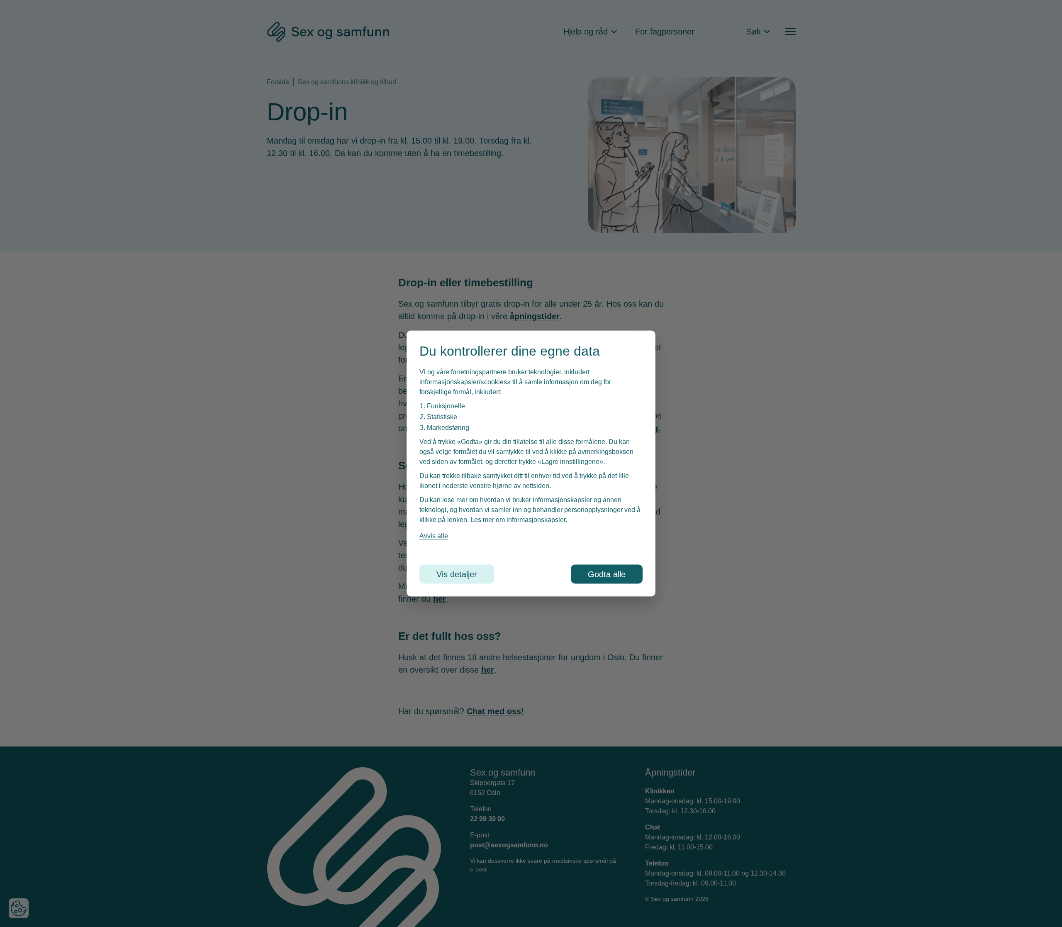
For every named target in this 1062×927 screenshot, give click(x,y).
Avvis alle (433, 535)
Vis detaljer (456, 574)
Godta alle (607, 574)
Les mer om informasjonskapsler (517, 519)
